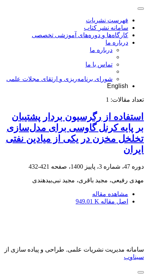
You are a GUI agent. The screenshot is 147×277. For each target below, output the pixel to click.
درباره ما (116, 42)
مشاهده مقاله (110, 194)
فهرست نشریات (107, 20)
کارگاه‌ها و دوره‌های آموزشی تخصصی (80, 35)
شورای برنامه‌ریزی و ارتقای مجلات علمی (59, 79)
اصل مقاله (102, 201)
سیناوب (134, 257)
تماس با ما (99, 64)
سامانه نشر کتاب (106, 27)
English (117, 86)
